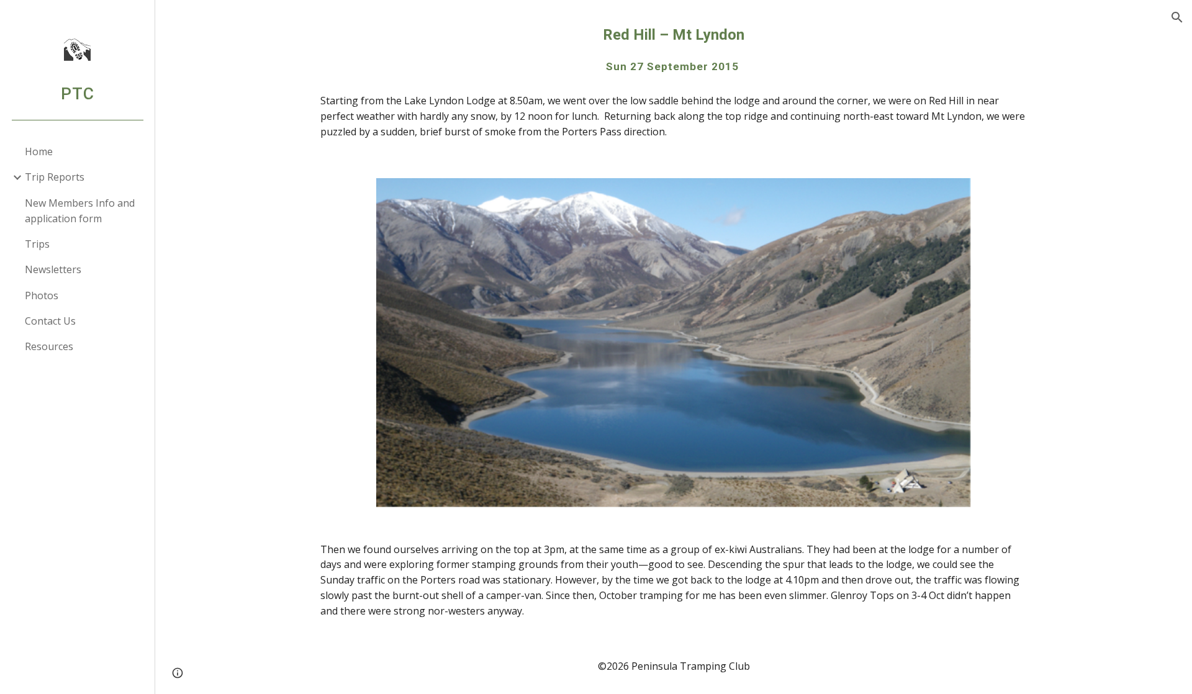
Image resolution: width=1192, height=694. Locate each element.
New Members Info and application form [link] (80, 210)
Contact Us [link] (50, 321)
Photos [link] (41, 295)
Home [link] (39, 151)
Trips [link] (37, 244)
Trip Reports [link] (54, 177)
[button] (1177, 17)
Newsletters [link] (53, 269)
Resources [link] (49, 346)
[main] (673, 49)
